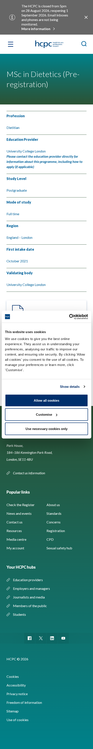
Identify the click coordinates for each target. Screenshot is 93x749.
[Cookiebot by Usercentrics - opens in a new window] (69, 316)
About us (53, 505)
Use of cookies (17, 720)
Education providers (28, 580)
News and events (19, 513)
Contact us (14, 522)
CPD (50, 539)
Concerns (53, 522)
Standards (53, 513)
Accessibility (16, 685)
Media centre (16, 539)
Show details (70, 386)
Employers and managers (31, 588)
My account (15, 548)
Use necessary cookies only (46, 428)
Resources (14, 531)
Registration (55, 531)
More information (35, 29)
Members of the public (30, 606)
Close (86, 17)
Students (19, 614)
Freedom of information (24, 702)
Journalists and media (29, 597)
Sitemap (12, 711)
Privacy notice (17, 694)
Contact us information (29, 473)
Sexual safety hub (59, 548)
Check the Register (20, 505)
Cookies (12, 676)
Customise (44, 414)
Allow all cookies (46, 400)
